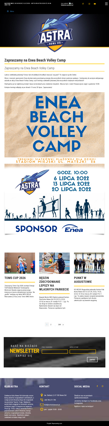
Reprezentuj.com (57, 423)
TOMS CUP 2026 (15, 278)
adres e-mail (74, 347)
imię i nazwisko (47, 347)
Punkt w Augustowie (83, 280)
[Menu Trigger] (106, 3)
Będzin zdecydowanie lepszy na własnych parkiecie (54, 283)
